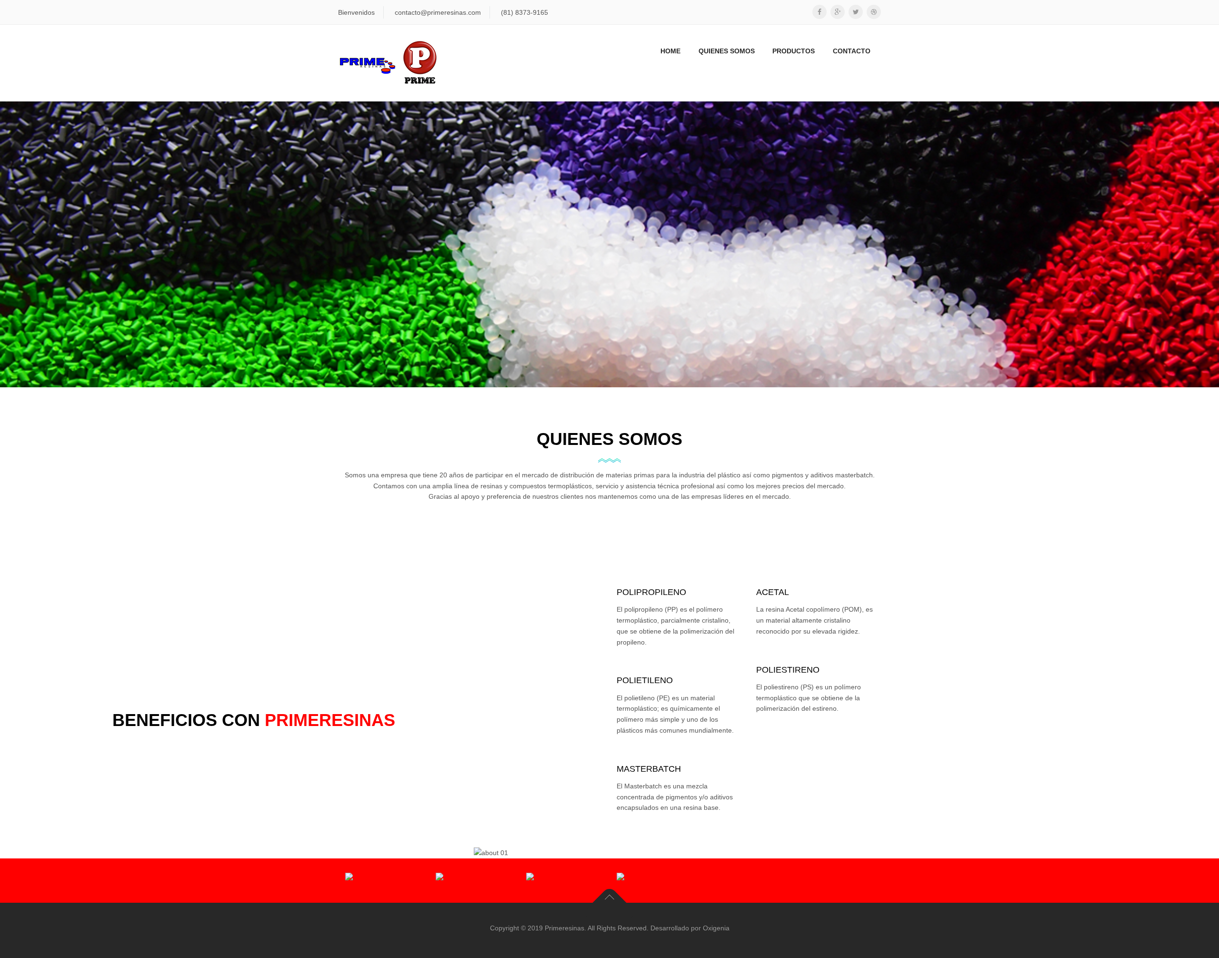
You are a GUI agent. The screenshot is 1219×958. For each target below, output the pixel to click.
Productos (793, 51)
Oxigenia (716, 928)
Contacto (851, 51)
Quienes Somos (727, 51)
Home (670, 51)
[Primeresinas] (388, 63)
